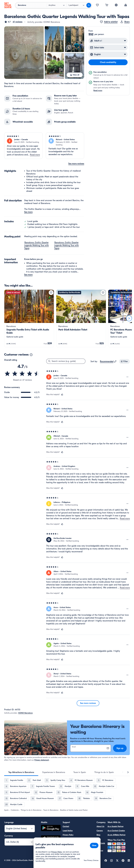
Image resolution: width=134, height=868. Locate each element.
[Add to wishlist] (51, 292)
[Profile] (125, 5)
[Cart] (107, 5)
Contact (66, 826)
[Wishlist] (97, 5)
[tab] (21, 772)
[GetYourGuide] (8, 5)
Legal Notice (68, 830)
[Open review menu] (127, 377)
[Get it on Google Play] (51, 828)
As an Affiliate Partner (116, 835)
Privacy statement (41, 760)
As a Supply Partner (116, 826)
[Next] (129, 318)
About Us (100, 826)
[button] (13, 21)
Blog (98, 835)
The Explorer (100, 849)
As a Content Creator (116, 830)
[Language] (116, 5)
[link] (29, 318)
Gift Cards (101, 843)
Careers (100, 830)
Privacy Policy (68, 835)
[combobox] (108, 361)
